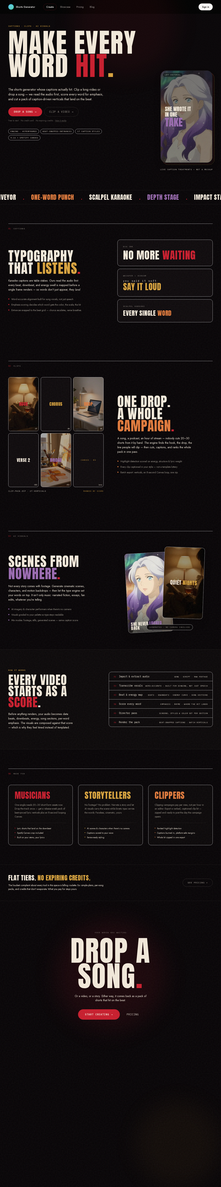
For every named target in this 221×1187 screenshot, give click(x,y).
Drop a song (25, 111)
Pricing (80, 7)
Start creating (99, 1014)
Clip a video (61, 111)
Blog (92, 7)
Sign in (205, 7)
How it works (60, 120)
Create (50, 7)
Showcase (65, 7)
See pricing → (198, 882)
